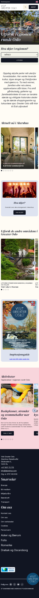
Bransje (4, 485)
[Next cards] (34, 148)
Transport (5, 502)
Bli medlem (5, 489)
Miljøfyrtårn (6, 493)
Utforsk (19, 60)
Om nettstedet (7, 522)
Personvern (6, 530)
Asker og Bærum (11, 535)
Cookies (4, 526)
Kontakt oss (6, 513)
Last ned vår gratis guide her (20, 359)
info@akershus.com (9, 471)
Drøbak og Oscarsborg (14, 550)
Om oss (4, 517)
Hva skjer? (19, 212)
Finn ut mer (7, 433)
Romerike (6, 545)
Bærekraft (5, 498)
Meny (33, 7)
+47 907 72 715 (7, 467)
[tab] (1, 170)
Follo (4, 540)
